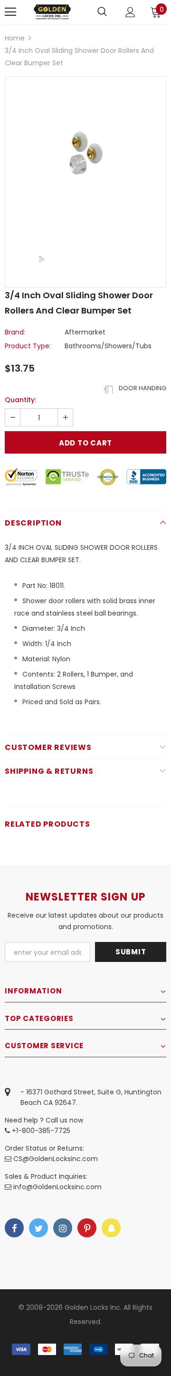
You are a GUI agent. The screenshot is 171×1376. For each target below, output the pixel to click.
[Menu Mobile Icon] (10, 12)
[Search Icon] (102, 12)
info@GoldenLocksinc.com (57, 1187)
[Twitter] (38, 1227)
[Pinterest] (86, 1227)
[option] (85, 157)
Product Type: (28, 346)
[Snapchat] (111, 1227)
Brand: (15, 332)
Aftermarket (85, 332)
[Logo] (52, 12)
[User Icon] (130, 12)
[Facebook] (14, 1227)
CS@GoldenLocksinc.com (55, 1159)
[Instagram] (62, 1227)
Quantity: (20, 400)
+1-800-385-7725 (40, 1130)
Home (15, 38)
